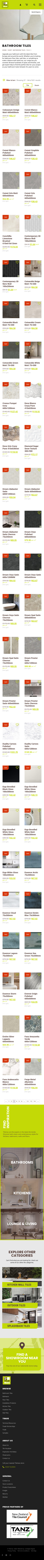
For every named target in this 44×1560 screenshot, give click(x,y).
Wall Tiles (6, 1413)
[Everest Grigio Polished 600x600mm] (33, 981)
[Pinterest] (6, 1555)
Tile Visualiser (7, 1448)
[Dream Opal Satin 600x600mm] (33, 602)
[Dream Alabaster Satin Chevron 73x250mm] (11, 519)
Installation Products (9, 1403)
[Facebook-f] (2, 1555)
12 (28, 1101)
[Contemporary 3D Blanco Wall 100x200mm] (33, 223)
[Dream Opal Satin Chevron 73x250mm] (11, 645)
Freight (5, 1490)
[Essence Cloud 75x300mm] (11, 900)
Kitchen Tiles (7, 1406)
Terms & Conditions (23, 1551)
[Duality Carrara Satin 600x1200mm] (33, 731)
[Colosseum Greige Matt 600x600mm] (11, 97)
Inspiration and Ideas (9, 1452)
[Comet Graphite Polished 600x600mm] (33, 137)
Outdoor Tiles (7, 1409)
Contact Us (6, 1458)
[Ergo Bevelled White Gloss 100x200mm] (33, 774)
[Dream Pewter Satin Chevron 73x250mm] (33, 688)
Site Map (33, 1551)
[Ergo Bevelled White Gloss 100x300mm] (11, 816)
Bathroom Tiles (19, 50)
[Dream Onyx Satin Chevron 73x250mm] (11, 602)
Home (4, 50)
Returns (5, 1494)
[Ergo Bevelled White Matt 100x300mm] (33, 816)
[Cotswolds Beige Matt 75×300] (33, 268)
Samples (5, 1433)
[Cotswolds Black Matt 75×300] (11, 309)
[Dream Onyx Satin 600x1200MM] (11, 562)
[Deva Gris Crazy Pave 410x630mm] (11, 433)
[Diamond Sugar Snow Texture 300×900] (33, 433)
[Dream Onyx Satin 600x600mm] (33, 562)
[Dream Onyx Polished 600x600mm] (33, 519)
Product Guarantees (9, 1487)
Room (37, 85)
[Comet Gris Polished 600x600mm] (33, 180)
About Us (6, 1445)
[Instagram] (10, 1555)
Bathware (6, 1396)
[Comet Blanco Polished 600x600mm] (11, 137)
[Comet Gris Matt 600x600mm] (11, 180)
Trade (4, 1430)
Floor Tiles (6, 1400)
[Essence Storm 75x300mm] (11, 981)
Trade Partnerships (9, 1426)
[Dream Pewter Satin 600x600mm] (11, 688)
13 (31, 1101)
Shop (10, 50)
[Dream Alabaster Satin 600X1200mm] (11, 476)
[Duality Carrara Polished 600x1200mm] (11, 731)
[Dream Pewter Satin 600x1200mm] (33, 645)
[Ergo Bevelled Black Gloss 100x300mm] (11, 774)
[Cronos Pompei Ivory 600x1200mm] (11, 390)
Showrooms (6, 1455)
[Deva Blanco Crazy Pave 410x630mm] (33, 390)
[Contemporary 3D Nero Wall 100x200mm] (11, 268)
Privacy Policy (12, 1551)
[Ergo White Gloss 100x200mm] (11, 859)
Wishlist (5, 1497)
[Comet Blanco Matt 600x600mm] (33, 97)
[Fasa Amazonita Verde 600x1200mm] (33, 1023)
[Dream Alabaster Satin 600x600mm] (33, 476)
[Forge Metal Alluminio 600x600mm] (33, 1066)
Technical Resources (9, 1423)
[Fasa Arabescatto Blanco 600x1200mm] (11, 1066)
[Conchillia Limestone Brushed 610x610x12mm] (11, 223)
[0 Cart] (26, 4)
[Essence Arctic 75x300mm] (33, 859)
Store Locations (8, 1484)
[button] (34, 5)
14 (35, 1101)
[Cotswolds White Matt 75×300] (33, 350)
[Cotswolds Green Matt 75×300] (11, 350)
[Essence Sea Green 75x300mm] (33, 940)
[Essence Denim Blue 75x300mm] (33, 900)
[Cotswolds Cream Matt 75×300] (33, 309)
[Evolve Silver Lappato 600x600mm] (11, 1023)
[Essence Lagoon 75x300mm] (11, 940)
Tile (27, 85)
